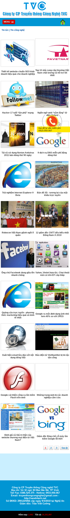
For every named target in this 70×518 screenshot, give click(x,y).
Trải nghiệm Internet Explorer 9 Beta (18, 193)
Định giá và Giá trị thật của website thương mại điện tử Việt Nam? (18, 437)
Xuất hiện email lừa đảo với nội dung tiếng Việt (18, 356)
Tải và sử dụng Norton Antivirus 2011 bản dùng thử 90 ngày (18, 153)
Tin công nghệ (17, 30)
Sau (64, 448)
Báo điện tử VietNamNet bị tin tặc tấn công (52, 356)
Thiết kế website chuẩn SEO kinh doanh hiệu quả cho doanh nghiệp (18, 72)
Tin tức (5, 30)
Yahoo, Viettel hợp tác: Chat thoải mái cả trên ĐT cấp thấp (52, 273)
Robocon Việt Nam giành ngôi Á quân (18, 233)
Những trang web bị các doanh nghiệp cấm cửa (52, 396)
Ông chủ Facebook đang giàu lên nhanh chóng (17, 273)
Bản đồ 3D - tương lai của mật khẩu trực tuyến (52, 193)
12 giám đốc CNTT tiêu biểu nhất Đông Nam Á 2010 (52, 233)
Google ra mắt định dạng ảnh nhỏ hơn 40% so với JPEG (52, 315)
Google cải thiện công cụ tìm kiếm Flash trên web (18, 396)
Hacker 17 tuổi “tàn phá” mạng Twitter (18, 114)
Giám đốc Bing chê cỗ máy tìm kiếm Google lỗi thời (52, 437)
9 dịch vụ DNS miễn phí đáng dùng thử (52, 153)
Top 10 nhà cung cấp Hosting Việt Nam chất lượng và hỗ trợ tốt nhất (52, 73)
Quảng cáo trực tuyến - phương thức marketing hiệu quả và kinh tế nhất (17, 315)
